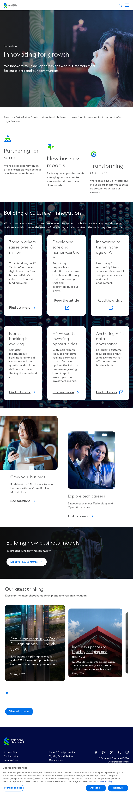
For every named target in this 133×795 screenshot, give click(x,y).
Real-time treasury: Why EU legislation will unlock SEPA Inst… (32, 644)
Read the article (67, 304)
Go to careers (78, 516)
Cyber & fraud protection (62, 752)
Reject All (118, 788)
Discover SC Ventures (24, 561)
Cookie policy (11, 756)
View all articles (19, 711)
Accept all (96, 788)
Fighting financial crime (61, 756)
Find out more (19, 308)
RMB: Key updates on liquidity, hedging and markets (90, 652)
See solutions (20, 501)
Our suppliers (56, 760)
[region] (66, 779)
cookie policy (106, 781)
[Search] (120, 5)
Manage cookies (13, 788)
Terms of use (11, 760)
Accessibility (10, 752)
